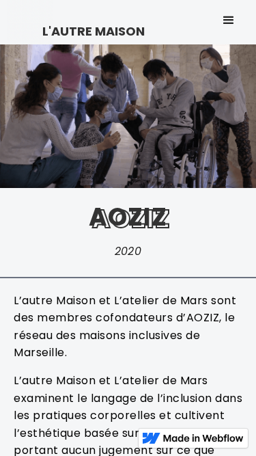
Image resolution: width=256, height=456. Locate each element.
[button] (228, 20)
